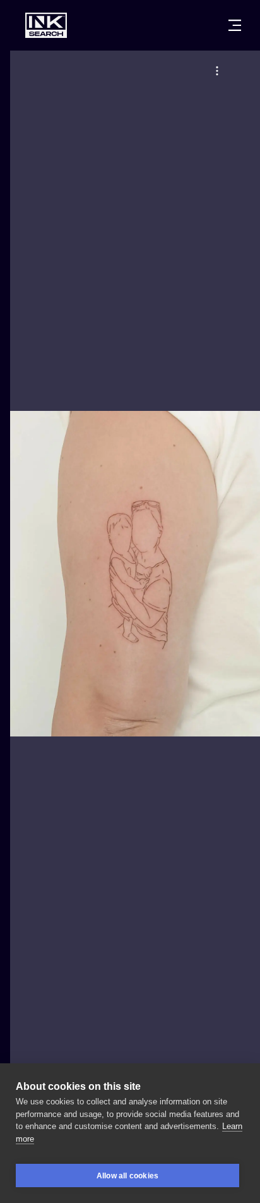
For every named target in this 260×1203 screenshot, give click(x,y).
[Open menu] (235, 25)
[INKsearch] (46, 25)
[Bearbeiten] (217, 71)
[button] (217, 71)
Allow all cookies (127, 1175)
